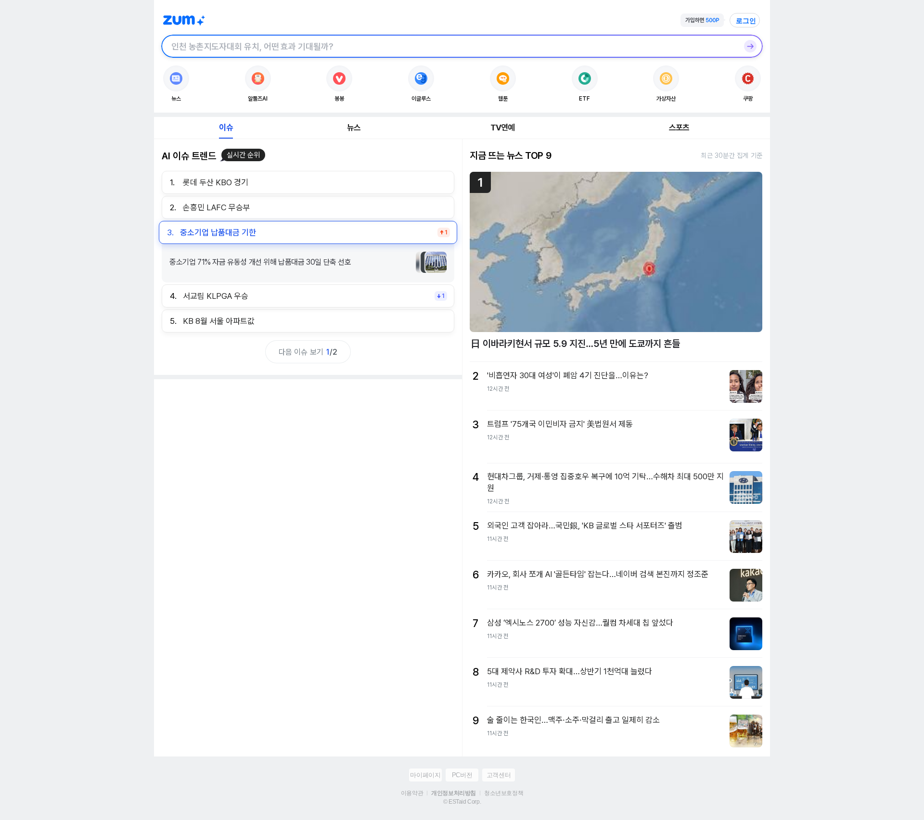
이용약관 (412, 793)
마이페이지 (425, 775)
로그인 (746, 21)
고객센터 (499, 775)
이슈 (225, 127)
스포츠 (679, 127)
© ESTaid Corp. (462, 801)
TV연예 (502, 127)
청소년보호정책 (503, 793)
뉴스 (353, 127)
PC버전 (462, 775)
